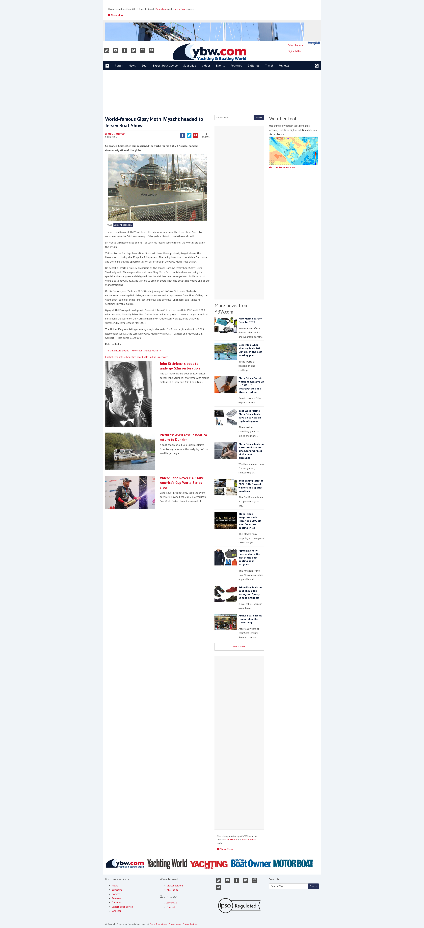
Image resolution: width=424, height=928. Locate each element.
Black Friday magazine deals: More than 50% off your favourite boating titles (249, 520)
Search (259, 117)
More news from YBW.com (231, 308)
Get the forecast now (282, 167)
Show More (116, 15)
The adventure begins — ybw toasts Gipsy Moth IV (133, 350)
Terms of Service (180, 9)
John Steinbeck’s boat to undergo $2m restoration (180, 366)
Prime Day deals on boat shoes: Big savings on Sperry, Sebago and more (250, 592)
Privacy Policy (162, 9)
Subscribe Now (295, 45)
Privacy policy (175, 924)
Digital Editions (295, 51)
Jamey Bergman (115, 133)
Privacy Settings (190, 924)
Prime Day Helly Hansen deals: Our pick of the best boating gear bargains (249, 557)
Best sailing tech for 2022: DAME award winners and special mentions (250, 485)
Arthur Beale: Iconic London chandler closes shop (250, 619)
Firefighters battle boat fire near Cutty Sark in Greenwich (136, 357)
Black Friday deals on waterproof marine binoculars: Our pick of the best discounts (251, 450)
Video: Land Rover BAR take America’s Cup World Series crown (182, 483)
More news (239, 646)
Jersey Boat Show (123, 224)
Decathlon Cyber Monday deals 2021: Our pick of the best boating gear (250, 350)
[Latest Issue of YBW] (313, 43)
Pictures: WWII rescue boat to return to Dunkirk (183, 437)
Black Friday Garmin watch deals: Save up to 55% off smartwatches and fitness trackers (251, 384)
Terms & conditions (158, 924)
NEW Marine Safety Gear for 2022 (250, 320)
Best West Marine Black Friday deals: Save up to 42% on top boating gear (249, 416)
